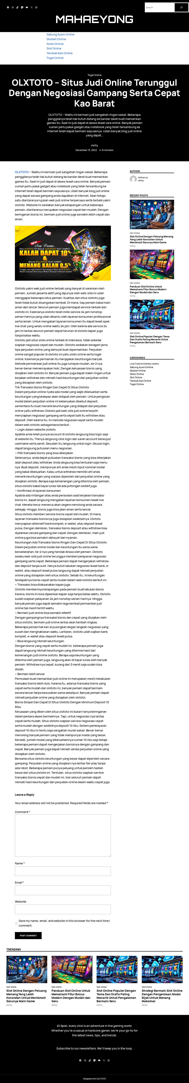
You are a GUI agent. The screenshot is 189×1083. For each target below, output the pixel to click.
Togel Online (55, 58)
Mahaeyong (94, 19)
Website (20, 902)
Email (19, 882)
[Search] (181, 7)
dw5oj (94, 145)
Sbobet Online (56, 39)
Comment (22, 812)
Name (20, 863)
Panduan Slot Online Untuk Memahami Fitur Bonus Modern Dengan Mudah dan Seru (148, 289)
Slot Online (54, 48)
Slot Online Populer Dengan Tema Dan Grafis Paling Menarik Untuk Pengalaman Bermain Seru (150, 339)
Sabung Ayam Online (60, 34)
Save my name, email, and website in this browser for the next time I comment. (64, 923)
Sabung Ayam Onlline (141, 367)
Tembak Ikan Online (60, 53)
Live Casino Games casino (144, 363)
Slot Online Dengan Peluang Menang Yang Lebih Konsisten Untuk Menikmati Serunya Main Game (151, 239)
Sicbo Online (55, 44)
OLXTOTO (22, 172)
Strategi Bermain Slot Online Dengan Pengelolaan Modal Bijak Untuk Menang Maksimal (162, 996)
